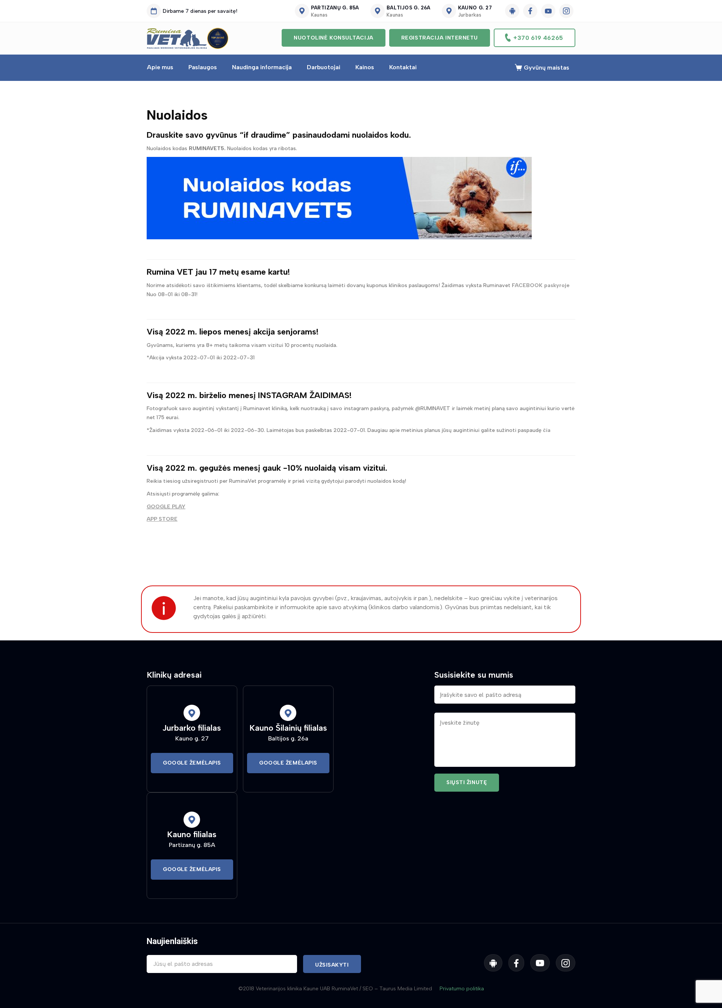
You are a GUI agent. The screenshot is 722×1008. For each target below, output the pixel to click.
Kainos (364, 67)
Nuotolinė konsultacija (333, 38)
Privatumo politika (462, 988)
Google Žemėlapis (192, 763)
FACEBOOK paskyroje (541, 285)
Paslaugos (202, 67)
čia (547, 430)
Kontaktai (403, 67)
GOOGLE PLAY (166, 506)
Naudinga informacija (262, 67)
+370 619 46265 (538, 37)
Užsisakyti (332, 965)
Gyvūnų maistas (546, 67)
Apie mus (160, 67)
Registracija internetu (439, 38)
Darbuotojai (323, 67)
